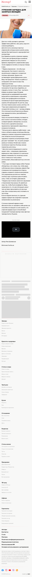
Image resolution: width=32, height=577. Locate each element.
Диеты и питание (6, 353)
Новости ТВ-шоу (6, 485)
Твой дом (5, 385)
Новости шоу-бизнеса (7, 323)
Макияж (4, 348)
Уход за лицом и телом (7, 343)
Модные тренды (6, 376)
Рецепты (4, 402)
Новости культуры (6, 503)
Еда (3, 405)
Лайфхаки (4, 394)
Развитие (5, 429)
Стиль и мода (6, 367)
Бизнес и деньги (6, 431)
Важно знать (5, 438)
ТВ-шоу (4, 483)
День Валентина (6, 464)
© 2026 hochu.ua (6, 574)
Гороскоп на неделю (7, 513)
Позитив (4, 454)
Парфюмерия (5, 358)
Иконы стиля (5, 374)
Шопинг (4, 379)
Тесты (3, 451)
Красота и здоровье (8, 341)
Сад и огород (5, 392)
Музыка (4, 333)
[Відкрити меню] (30, 2)
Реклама (4, 537)
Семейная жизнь (6, 420)
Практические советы (7, 371)
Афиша (4, 498)
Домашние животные (7, 389)
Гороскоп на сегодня (7, 511)
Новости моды (5, 369)
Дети (3, 423)
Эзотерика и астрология (8, 446)
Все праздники (5, 477)
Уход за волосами (6, 346)
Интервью (4, 335)
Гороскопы (5, 508)
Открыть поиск (26, 2)
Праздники (5, 462)
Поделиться (28, 15)
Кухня (4, 400)
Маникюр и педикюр (7, 351)
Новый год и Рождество (8, 467)
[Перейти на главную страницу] (6, 2)
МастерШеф (5, 490)
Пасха (3, 474)
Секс (3, 418)
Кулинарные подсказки (8, 407)
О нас (4, 534)
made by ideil (26, 574)
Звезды (4, 321)
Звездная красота (6, 328)
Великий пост (5, 472)
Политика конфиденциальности (13, 539)
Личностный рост (6, 433)
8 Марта (4, 469)
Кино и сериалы (6, 500)
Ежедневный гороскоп (7, 523)
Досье (3, 330)
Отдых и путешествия (7, 449)
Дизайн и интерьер (7, 387)
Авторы (4, 529)
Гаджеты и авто (6, 456)
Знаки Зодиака (5, 521)
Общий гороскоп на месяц (8, 516)
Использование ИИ (8, 544)
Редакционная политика (10, 542)
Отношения (6, 413)
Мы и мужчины (5, 415)
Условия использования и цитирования (15, 547)
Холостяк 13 (5, 487)
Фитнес (4, 361)
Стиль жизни (6, 444)
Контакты (5, 532)
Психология (5, 436)
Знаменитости (5, 325)
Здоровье (5, 15)
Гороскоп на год (6, 518)
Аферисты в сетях (6, 492)
